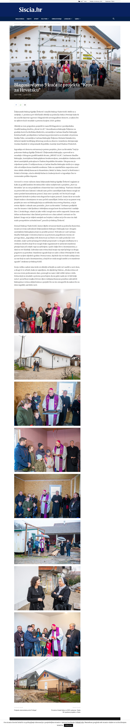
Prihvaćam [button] (68, 725)
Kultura (44, 19)
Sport (36, 19)
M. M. (20, 94)
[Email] (25, 105)
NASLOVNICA (20, 19)
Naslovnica (17, 23)
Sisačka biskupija (26, 23)
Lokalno (67, 19)
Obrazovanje (56, 19)
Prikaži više (79, 722)
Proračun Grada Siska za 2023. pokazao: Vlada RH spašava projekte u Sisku (65, 711)
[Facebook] (16, 105)
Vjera (77, 19)
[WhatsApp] (20, 105)
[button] (113, 19)
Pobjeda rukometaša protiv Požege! (25, 710)
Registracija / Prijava (109, 1)
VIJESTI (29, 19)
